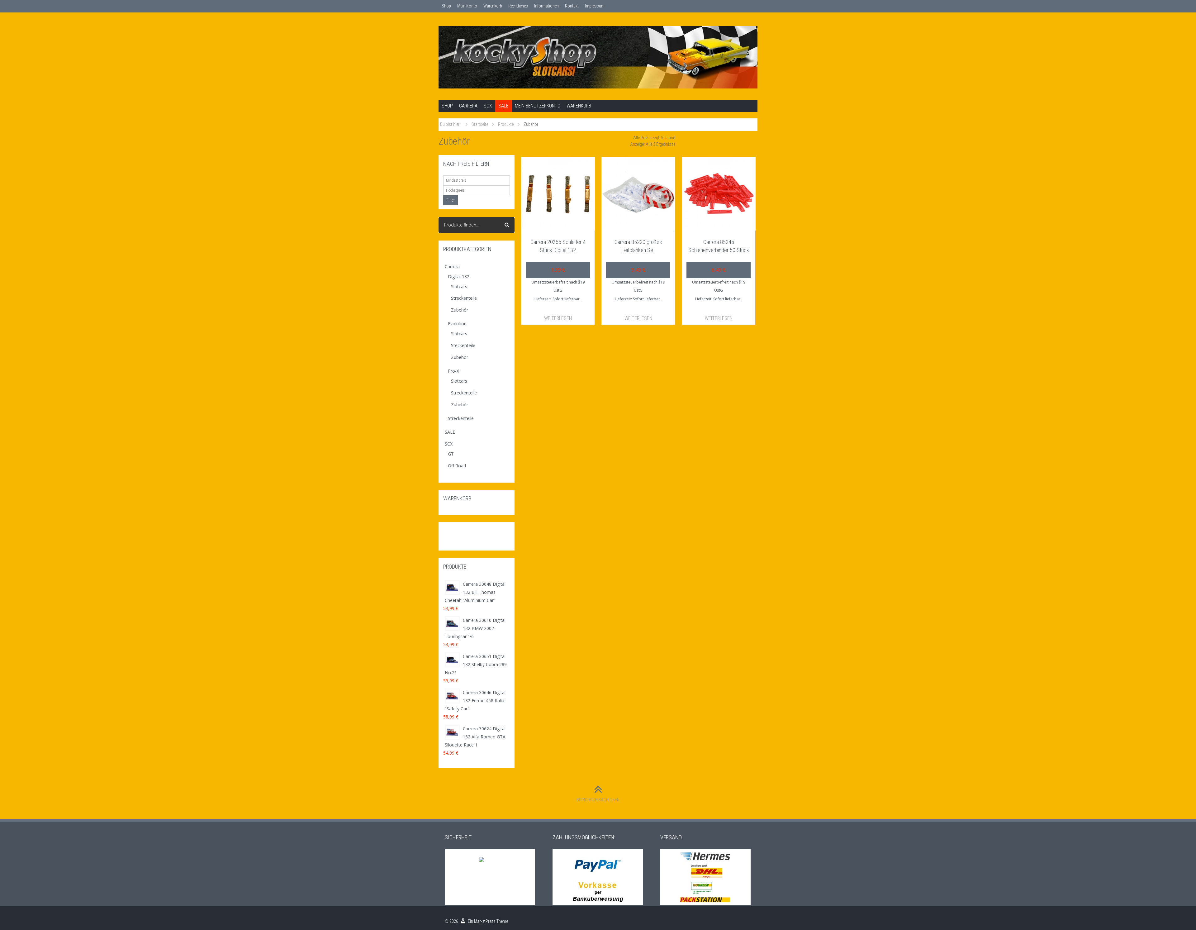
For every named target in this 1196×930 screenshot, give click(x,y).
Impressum (595, 5)
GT (451, 454)
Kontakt (572, 5)
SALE (503, 106)
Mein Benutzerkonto (537, 106)
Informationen (546, 5)
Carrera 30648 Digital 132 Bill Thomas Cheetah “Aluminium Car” (475, 592)
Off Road (457, 466)
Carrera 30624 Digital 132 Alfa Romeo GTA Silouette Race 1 (475, 737)
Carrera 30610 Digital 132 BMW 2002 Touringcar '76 (475, 628)
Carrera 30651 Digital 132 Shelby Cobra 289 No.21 (476, 664)
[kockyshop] (598, 57)
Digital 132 (458, 276)
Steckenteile (463, 345)
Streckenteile (464, 298)
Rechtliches (518, 5)
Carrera (468, 106)
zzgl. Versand (663, 137)
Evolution (457, 324)
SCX (488, 106)
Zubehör (459, 310)
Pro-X (453, 371)
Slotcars (459, 286)
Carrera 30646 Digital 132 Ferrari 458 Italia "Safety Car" (475, 700)
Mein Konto (467, 5)
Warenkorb (492, 5)
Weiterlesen (558, 318)
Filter (450, 200)
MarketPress (485, 921)
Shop (446, 5)
